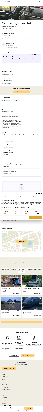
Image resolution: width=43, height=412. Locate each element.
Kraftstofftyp (11, 76)
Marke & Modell (5, 74)
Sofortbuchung (21, 271)
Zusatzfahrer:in (5, 137)
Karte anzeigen (21, 241)
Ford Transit (11, 74)
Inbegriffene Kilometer (28, 137)
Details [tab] (21, 196)
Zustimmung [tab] (7, 196)
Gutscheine (4, 378)
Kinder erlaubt (13, 269)
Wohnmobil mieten (5, 387)
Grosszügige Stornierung (31, 269)
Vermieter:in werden (6, 386)
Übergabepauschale (27, 134)
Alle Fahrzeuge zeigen (27, 355)
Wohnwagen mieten (6, 389)
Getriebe (21, 76)
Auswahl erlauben (21, 217)
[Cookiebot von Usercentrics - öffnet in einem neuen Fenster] (37, 194)
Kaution (4, 134)
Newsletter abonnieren (9, 368)
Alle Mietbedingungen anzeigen (8, 111)
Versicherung (4, 384)
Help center (4, 400)
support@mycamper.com (7, 399)
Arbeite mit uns (5, 376)
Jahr (3, 76)
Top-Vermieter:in (21, 269)
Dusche (39, 269)
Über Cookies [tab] (35, 196)
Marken (3, 392)
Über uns (3, 374)
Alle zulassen (35, 217)
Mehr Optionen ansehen (22, 91)
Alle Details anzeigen (6, 83)
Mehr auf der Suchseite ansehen (21, 322)
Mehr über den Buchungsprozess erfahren (21, 410)
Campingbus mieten (6, 391)
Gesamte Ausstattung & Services (11, 66)
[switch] (16, 213)
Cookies (3, 379)
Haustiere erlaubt (5, 269)
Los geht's (28, 408)
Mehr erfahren (14, 355)
